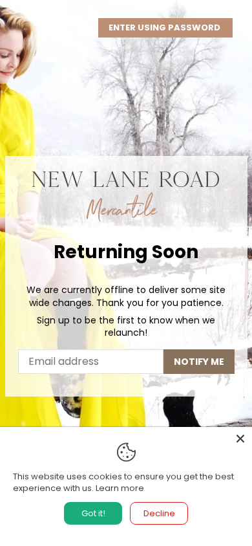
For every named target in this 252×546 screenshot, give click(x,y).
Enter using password (165, 27)
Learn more (120, 488)
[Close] (240, 438)
